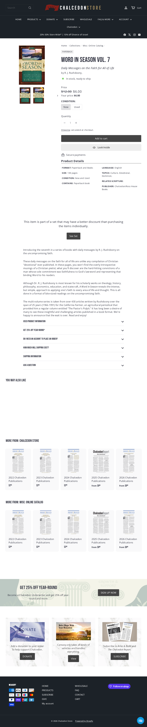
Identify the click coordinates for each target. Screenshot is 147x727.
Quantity (66, 116)
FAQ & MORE (104, 19)
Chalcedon (72, 27)
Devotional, (124, 173)
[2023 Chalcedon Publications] (45, 469)
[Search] (29, 7)
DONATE (51, 19)
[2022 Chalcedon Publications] (18, 469)
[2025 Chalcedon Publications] (101, 469)
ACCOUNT (124, 19)
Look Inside (103, 147)
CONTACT (80, 694)
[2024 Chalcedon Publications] (73, 469)
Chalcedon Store (29, 441)
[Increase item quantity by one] (76, 122)
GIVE (44, 699)
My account (48, 703)
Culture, (115, 173)
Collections (74, 45)
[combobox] (19, 7)
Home (64, 45)
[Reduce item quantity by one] (64, 122)
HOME (18, 19)
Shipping (65, 130)
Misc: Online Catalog (93, 45)
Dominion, (107, 176)
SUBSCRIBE (68, 19)
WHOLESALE (86, 19)
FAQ (77, 690)
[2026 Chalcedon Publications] (128, 469)
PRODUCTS (33, 19)
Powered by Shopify (84, 721)
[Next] (56, 95)
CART (77, 699)
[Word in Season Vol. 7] (16, 408)
